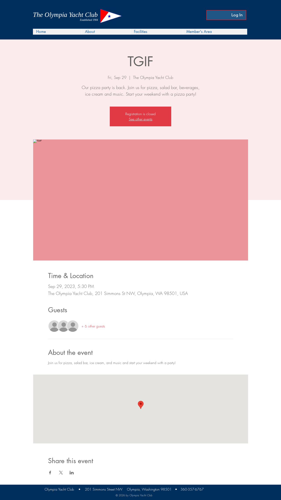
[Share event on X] (61, 472)
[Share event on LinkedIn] (72, 472)
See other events (140, 119)
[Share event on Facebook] (50, 472)
